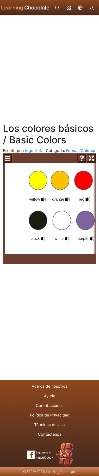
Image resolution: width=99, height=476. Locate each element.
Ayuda (49, 395)
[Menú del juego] (7, 158)
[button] (43, 199)
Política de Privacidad (49, 415)
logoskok (33, 150)
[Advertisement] (49, 67)
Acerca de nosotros (50, 386)
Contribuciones (49, 405)
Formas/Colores (80, 150)
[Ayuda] (82, 158)
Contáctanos (49, 434)
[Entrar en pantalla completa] (91, 158)
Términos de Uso (49, 424)
